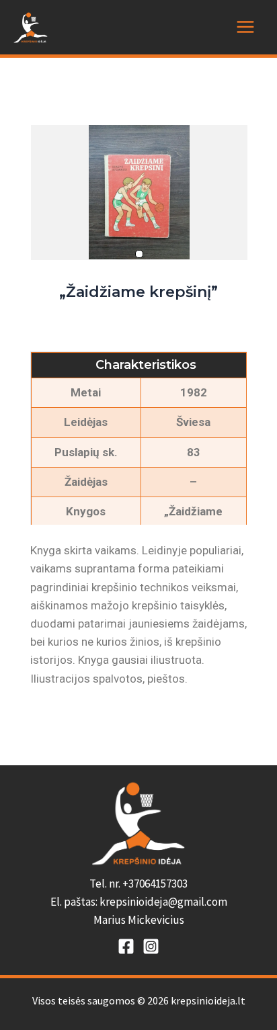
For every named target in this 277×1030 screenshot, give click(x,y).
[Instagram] (151, 946)
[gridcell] (138, 902)
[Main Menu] (245, 27)
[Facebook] (126, 946)
